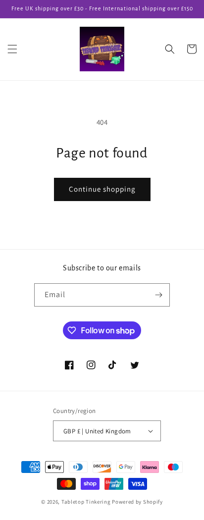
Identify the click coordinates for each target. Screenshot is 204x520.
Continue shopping (102, 189)
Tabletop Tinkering (86, 501)
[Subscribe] (158, 295)
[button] (12, 49)
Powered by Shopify (137, 501)
